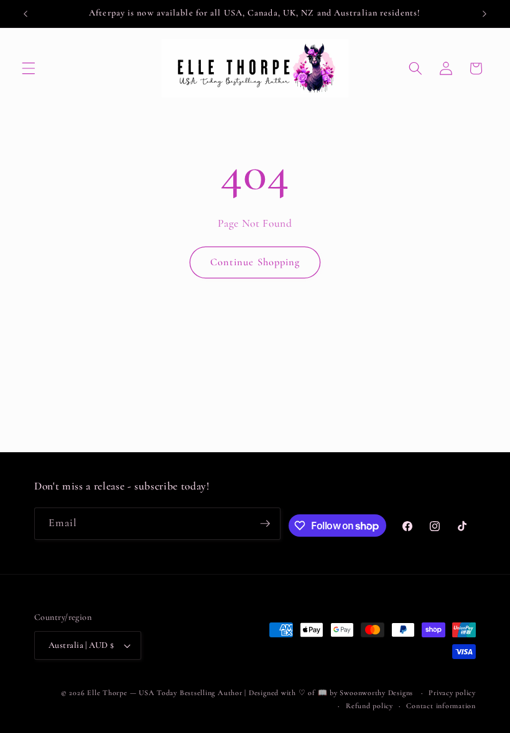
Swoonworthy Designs (376, 692)
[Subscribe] (265, 524)
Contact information (441, 705)
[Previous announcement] (25, 13)
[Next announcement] (484, 13)
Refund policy (369, 705)
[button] (29, 68)
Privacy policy (452, 692)
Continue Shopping (255, 262)
